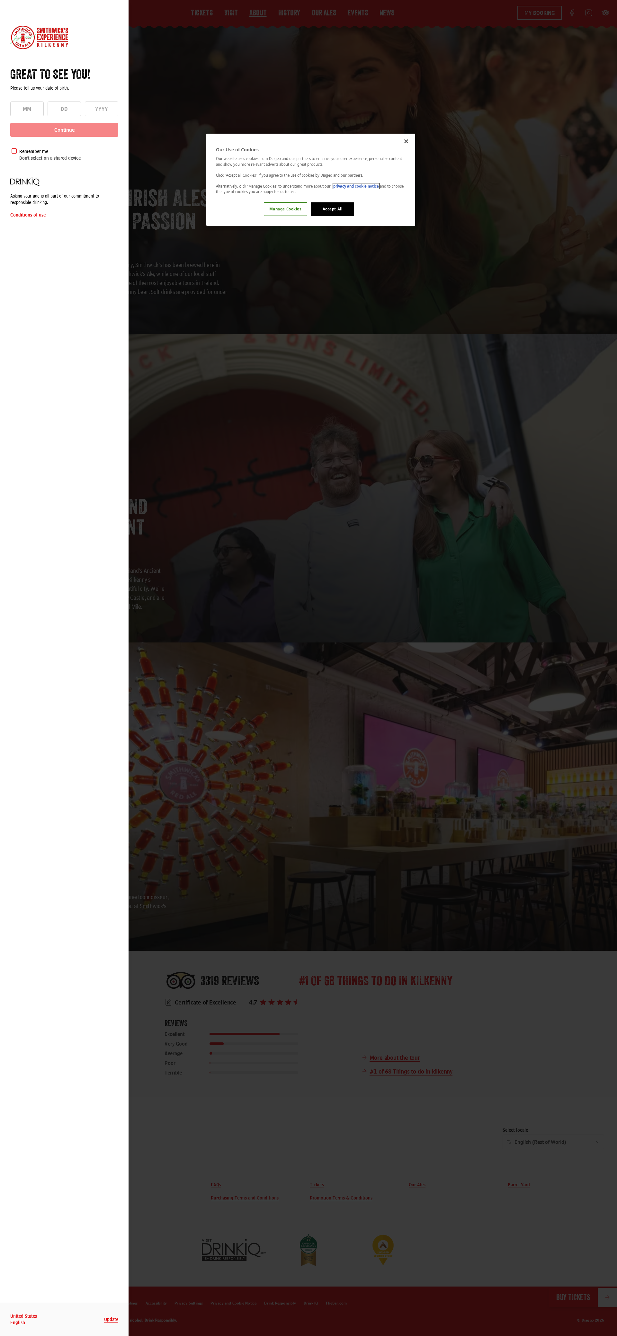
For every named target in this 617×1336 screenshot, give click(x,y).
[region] (310, 180)
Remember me (33, 151)
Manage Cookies (285, 209)
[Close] (406, 141)
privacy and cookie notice (356, 186)
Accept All (333, 209)
